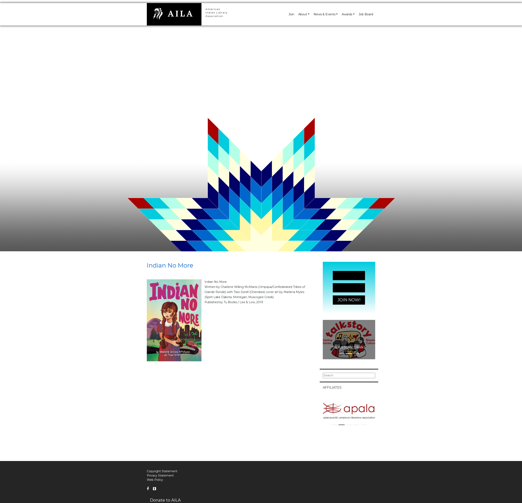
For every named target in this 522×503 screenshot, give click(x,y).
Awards (347, 14)
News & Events (324, 14)
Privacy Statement (160, 475)
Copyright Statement (162, 471)
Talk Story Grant (349, 347)
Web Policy (155, 480)
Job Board (366, 14)
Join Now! (349, 275)
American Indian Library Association (217, 13)
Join (291, 14)
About (302, 14)
